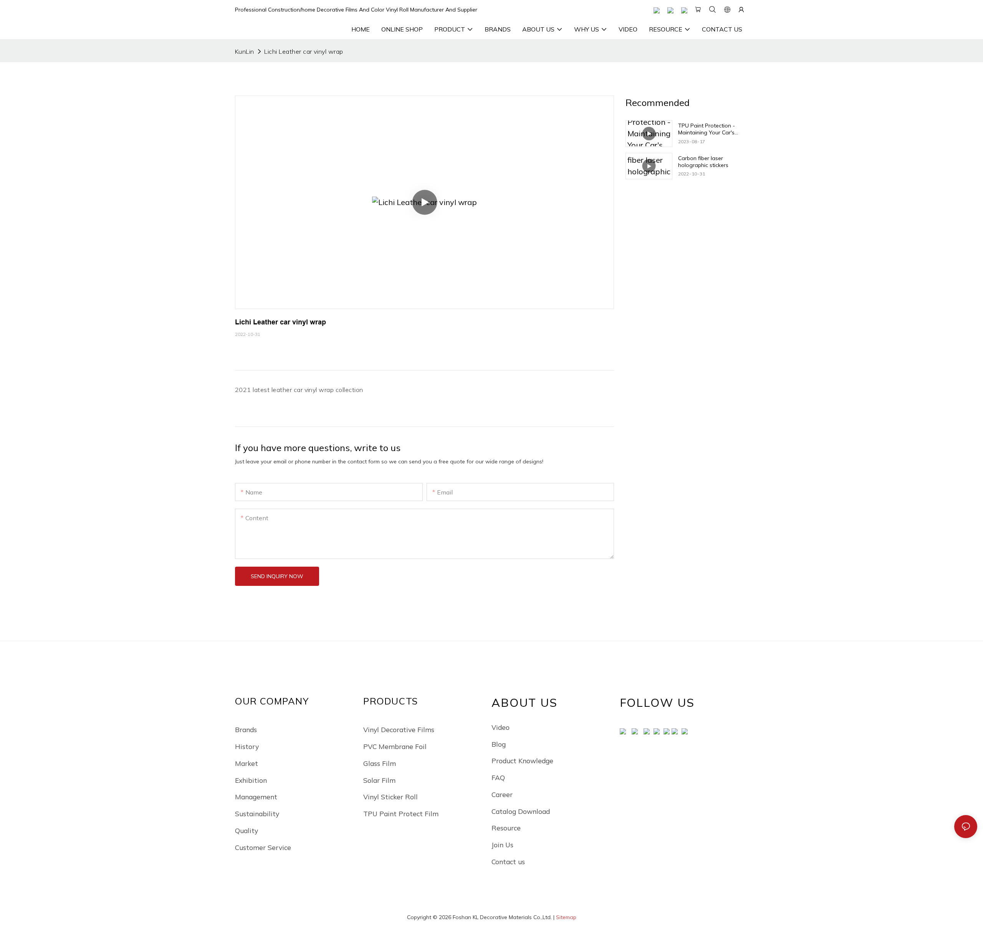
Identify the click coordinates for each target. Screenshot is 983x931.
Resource (506, 828)
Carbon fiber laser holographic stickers (703, 161)
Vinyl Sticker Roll (390, 796)
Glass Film (379, 763)
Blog (499, 744)
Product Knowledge (522, 760)
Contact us (508, 861)
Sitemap (566, 917)
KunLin (244, 51)
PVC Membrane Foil (395, 746)
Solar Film (379, 780)
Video (501, 727)
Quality (246, 830)
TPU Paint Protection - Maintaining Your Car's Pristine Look (706, 129)
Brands (246, 729)
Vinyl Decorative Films (398, 729)
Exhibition (251, 780)
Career (502, 794)
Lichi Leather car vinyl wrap (303, 51)
